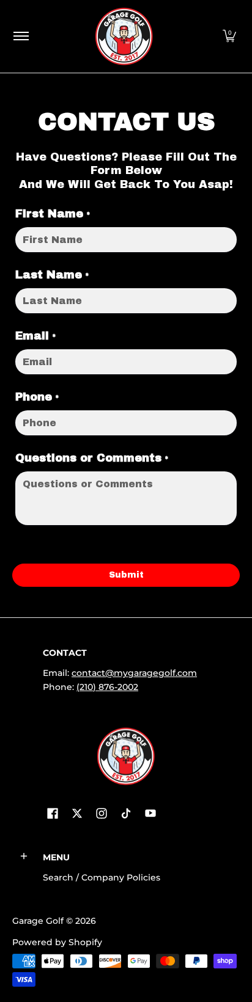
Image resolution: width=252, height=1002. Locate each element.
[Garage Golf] (124, 36)
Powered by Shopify (57, 942)
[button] (229, 36)
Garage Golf (38, 920)
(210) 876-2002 (107, 686)
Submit (126, 574)
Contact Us (126, 118)
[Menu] (20, 36)
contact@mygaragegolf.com (134, 672)
